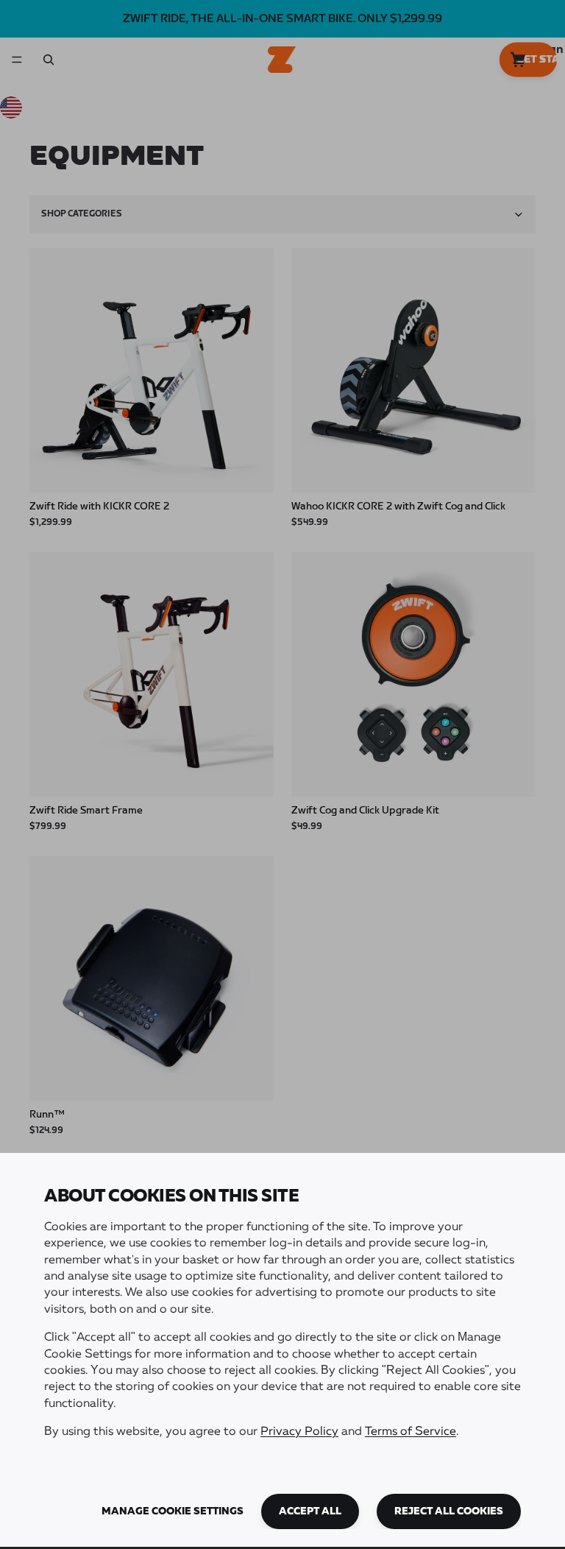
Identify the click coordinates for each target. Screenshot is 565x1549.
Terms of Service (410, 1432)
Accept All (310, 1511)
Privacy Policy (299, 1432)
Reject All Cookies (448, 1511)
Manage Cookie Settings (173, 1511)
